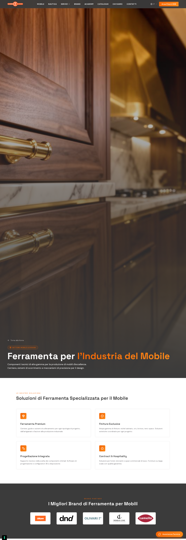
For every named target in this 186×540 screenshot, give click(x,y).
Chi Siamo (118, 4)
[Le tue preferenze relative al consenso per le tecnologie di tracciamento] (4, 537)
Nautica (52, 4)
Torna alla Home (17, 340)
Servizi (64, 4)
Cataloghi (103, 4)
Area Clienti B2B (169, 4)
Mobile (40, 4)
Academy (89, 4)
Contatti (132, 4)
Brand (77, 4)
